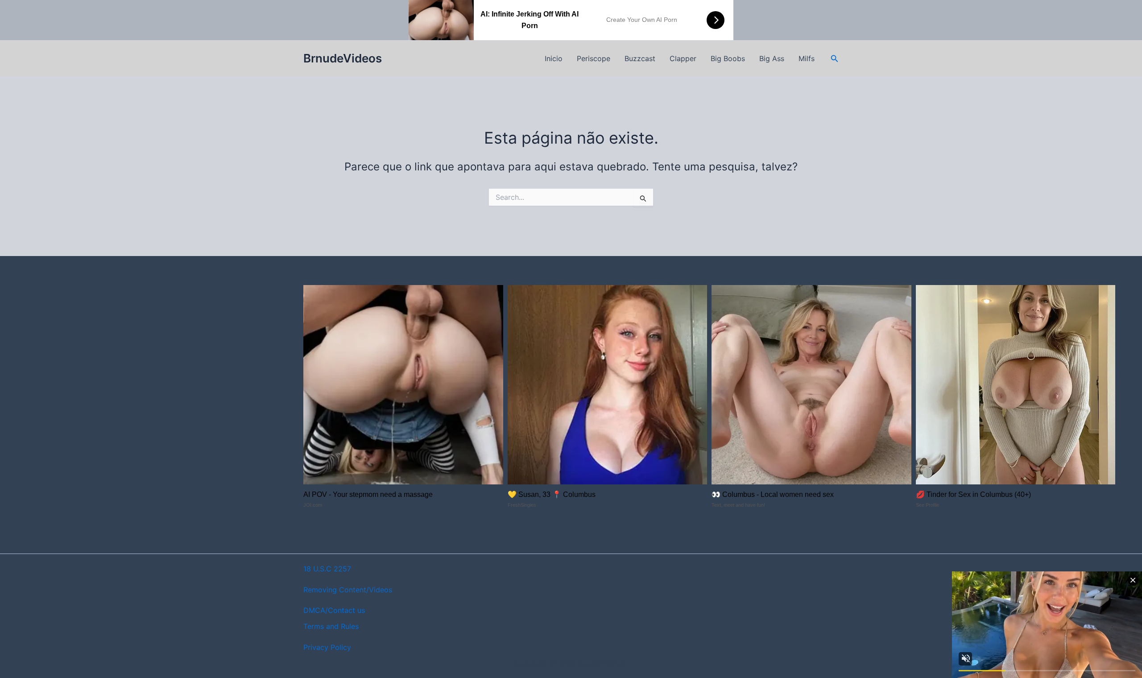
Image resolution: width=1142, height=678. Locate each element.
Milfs (807, 58)
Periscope (593, 58)
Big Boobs (728, 58)
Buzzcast (640, 58)
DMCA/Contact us (334, 610)
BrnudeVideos (342, 58)
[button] (835, 58)
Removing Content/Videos (347, 589)
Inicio (554, 58)
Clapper (683, 58)
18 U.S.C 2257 (327, 568)
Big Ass (771, 58)
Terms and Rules (331, 626)
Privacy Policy (327, 647)
